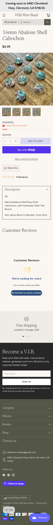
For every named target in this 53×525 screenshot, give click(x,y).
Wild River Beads (26, 503)
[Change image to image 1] (6, 112)
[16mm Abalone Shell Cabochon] (26, 79)
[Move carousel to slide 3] (27, 336)
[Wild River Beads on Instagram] (13, 475)
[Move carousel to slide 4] (29, 336)
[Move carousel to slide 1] (23, 336)
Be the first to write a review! (26, 293)
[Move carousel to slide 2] (25, 336)
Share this (13, 168)
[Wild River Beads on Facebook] (4, 475)
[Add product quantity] (15, 141)
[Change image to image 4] (36, 112)
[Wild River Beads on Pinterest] (8, 475)
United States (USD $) (16, 498)
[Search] (47, 22)
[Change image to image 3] (26, 112)
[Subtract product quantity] (5, 141)
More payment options (26, 159)
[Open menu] (4, 15)
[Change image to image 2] (16, 112)
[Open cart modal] (48, 15)
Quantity (6, 134)
